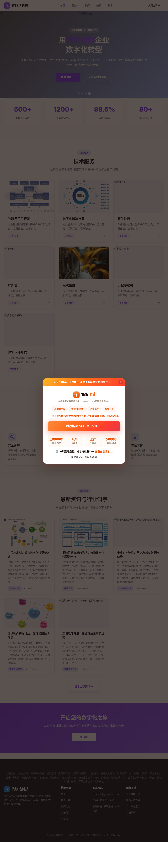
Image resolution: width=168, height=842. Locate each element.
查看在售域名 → (104, 451)
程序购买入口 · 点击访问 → (84, 427)
